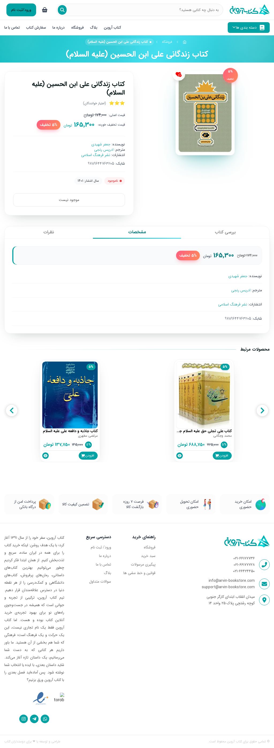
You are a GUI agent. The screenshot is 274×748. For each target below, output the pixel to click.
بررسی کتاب (225, 232)
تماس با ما (12, 27)
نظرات (48, 232)
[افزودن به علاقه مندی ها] (178, 74)
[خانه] (184, 42)
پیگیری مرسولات (143, 564)
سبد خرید (148, 556)
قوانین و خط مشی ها (139, 573)
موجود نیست (69, 200)
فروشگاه (77, 27)
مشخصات (137, 232)
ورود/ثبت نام (21, 10)
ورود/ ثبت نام (101, 547)
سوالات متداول (100, 581)
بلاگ (93, 27)
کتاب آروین (112, 27)
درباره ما (58, 27)
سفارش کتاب (36, 27)
